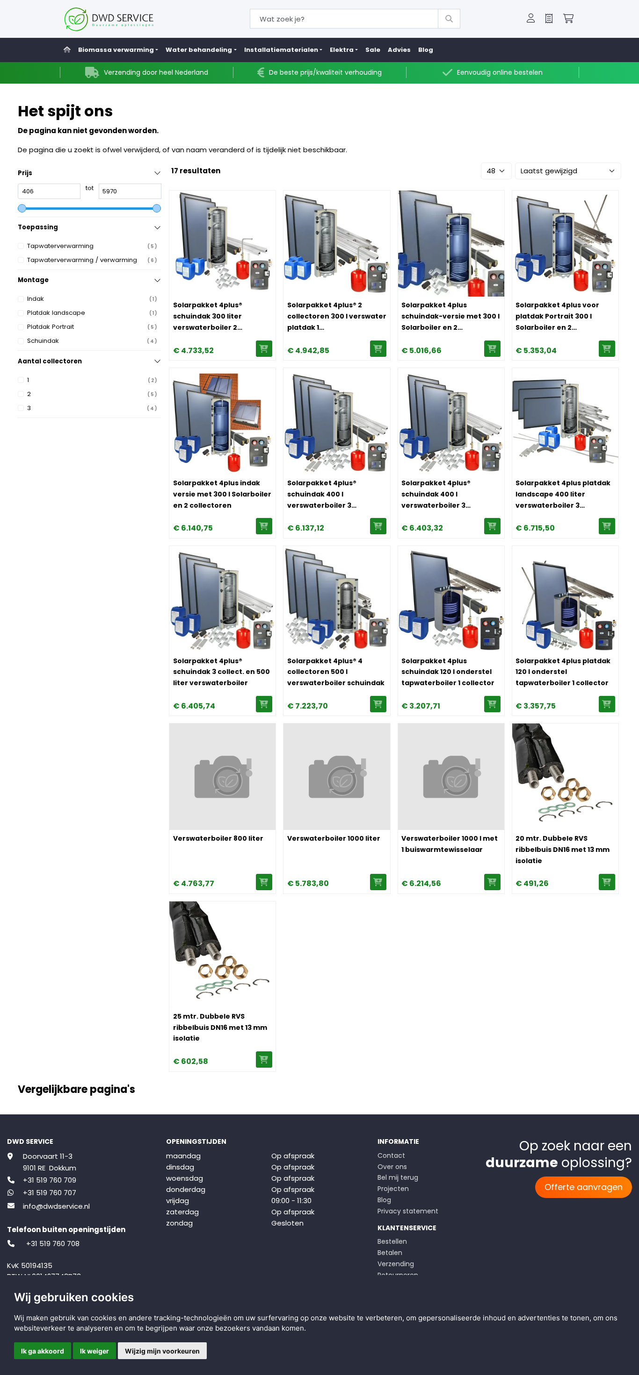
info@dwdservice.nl (56, 1206)
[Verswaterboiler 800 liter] (222, 776)
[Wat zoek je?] (449, 18)
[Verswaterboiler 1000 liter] (336, 776)
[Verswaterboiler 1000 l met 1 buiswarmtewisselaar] (451, 776)
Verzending (396, 1264)
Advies (399, 49)
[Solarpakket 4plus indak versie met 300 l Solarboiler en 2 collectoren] (222, 421)
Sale (372, 49)
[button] (531, 19)
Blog (425, 49)
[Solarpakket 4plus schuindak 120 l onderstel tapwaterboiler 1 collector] (451, 599)
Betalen (390, 1252)
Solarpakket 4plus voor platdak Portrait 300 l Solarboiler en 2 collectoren (557, 316)
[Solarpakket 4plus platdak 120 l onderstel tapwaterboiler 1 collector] (565, 599)
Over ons (392, 1166)
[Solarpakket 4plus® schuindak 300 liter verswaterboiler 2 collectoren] (222, 244)
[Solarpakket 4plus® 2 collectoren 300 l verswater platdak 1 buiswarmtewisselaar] (336, 244)
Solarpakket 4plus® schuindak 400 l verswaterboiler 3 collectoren (321, 494)
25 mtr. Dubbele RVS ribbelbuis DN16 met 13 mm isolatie (220, 1027)
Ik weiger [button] (94, 1351)
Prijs (25, 173)
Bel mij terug (398, 1177)
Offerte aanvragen (584, 1187)
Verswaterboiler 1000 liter (333, 838)
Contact (391, 1155)
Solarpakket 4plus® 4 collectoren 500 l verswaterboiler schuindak (336, 672)
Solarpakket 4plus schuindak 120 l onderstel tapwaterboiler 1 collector (447, 672)
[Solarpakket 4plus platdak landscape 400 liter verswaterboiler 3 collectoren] (565, 421)
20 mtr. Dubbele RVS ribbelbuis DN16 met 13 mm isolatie (563, 849)
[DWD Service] (124, 18)
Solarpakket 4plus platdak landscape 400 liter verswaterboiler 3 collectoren (563, 494)
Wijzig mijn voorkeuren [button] (162, 1351)
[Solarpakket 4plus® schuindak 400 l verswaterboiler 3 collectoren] (336, 421)
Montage (33, 280)
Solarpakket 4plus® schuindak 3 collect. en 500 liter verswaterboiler (221, 672)
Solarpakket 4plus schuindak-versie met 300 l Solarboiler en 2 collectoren (450, 316)
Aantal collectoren (50, 361)
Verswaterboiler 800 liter (218, 838)
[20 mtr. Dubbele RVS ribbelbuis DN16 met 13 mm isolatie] (565, 776)
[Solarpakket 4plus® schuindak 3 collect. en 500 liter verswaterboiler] (222, 599)
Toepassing (38, 227)
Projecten (393, 1188)
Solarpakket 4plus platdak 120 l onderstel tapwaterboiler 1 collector (563, 672)
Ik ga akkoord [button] (42, 1351)
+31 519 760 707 (49, 1193)
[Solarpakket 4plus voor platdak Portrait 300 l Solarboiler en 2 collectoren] (565, 244)
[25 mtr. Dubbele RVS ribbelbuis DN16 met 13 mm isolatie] (222, 954)
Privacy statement (408, 1211)
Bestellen (392, 1241)
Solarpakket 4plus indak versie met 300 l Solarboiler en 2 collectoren (222, 494)
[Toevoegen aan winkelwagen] (264, 348)
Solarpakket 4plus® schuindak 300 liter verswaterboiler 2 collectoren (207, 316)
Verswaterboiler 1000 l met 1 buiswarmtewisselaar (449, 844)
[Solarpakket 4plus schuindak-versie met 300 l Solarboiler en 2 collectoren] (451, 244)
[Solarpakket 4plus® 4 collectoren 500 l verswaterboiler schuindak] (336, 599)
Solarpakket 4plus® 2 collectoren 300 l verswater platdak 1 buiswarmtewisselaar (336, 316)
